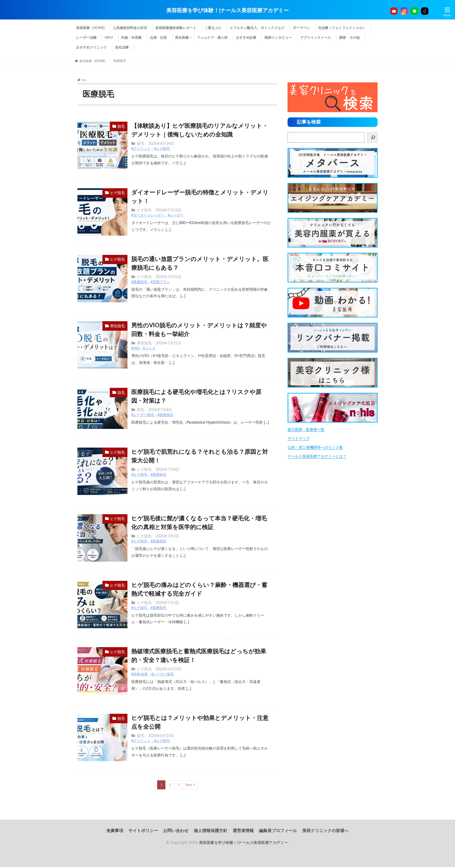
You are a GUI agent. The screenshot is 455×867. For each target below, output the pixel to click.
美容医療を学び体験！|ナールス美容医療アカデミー (227, 10)
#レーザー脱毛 (142, 415)
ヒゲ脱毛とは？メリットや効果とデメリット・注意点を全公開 (200, 722)
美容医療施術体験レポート (175, 28)
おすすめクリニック (91, 47)
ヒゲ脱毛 (117, 193)
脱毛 (121, 126)
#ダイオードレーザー (147, 215)
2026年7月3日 (167, 536)
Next (189, 785)
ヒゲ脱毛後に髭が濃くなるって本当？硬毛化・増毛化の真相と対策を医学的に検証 (199, 523)
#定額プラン (160, 282)
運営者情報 (243, 831)
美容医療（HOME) (90, 28)
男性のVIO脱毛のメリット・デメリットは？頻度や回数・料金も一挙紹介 (199, 330)
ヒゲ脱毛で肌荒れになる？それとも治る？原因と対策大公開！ (199, 456)
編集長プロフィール (278, 831)
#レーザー (176, 215)
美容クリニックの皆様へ (325, 831)
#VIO (135, 348)
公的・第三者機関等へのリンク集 (315, 447)
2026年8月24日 (161, 144)
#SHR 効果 (139, 674)
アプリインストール (315, 37)
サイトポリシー (143, 831)
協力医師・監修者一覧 (306, 430)
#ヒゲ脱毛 (162, 149)
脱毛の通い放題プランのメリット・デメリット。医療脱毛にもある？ (200, 263)
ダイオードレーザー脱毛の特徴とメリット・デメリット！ (200, 197)
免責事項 (114, 831)
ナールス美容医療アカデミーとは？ (317, 456)
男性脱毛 (117, 326)
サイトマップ (299, 438)
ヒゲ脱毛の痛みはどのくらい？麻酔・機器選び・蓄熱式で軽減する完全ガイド (199, 589)
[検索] (372, 137)
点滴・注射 (158, 37)
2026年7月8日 (160, 410)
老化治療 (122, 47)
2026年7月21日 (168, 210)
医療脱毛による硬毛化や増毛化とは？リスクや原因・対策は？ (196, 396)
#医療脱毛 (139, 282)
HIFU (109, 37)
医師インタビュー (278, 37)
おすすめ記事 (246, 37)
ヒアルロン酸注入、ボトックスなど (257, 28)
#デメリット (141, 149)
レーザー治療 (86, 37)
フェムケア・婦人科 (212, 37)
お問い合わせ (176, 831)
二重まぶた (213, 28)
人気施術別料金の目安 (130, 28)
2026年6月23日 (168, 669)
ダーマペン (301, 28)
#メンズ (149, 348)
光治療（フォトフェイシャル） (342, 28)
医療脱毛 (119, 60)
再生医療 (182, 37)
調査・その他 (349, 37)
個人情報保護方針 (211, 831)
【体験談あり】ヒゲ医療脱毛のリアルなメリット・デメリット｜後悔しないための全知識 (199, 130)
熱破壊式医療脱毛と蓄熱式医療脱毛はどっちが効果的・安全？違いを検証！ (198, 655)
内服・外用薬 (131, 37)
